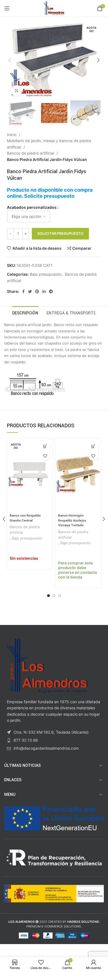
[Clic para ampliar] (16, 90)
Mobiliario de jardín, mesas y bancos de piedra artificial (49, 143)
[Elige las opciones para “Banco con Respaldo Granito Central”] (45, 446)
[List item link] (54, 740)
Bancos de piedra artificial (31, 153)
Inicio (12, 134)
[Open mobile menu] (6, 8)
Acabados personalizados (31, 207)
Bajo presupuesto (45, 274)
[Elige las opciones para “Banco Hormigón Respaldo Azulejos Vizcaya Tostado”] (93, 446)
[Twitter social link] (30, 291)
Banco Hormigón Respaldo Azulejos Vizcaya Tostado (72, 520)
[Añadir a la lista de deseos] (45, 456)
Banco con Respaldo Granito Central (25, 518)
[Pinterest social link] (37, 291)
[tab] (25, 312)
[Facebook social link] (23, 291)
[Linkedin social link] (44, 291)
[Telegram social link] (51, 291)
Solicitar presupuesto (60, 233)
